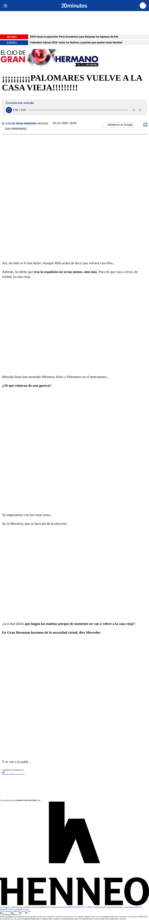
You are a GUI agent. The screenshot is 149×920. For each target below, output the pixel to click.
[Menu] (5, 5)
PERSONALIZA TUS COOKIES (81, 907)
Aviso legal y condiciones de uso (12, 907)
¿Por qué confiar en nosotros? (13, 774)
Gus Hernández (16, 128)
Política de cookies (49, 907)
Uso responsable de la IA (19, 909)
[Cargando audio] (9, 110)
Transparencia (62, 907)
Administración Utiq (102, 907)
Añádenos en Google (120, 124)
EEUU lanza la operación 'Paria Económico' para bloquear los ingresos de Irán (74, 36)
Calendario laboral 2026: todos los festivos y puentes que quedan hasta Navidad (76, 42)
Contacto (113, 907)
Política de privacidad (33, 907)
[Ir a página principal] (74, 5)
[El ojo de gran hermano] (74, 59)
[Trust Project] (11, 770)
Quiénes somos (123, 907)
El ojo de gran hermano (19, 123)
